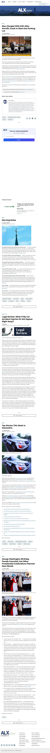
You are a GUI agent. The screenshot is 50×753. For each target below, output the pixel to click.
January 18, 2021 (21, 92)
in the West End (25, 79)
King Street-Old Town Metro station (9, 80)
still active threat (8, 617)
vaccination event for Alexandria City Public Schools (25, 491)
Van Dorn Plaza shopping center (19, 68)
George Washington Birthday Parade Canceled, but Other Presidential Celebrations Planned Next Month (18, 562)
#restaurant (11, 301)
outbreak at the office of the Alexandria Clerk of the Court (22, 502)
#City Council (10, 541)
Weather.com (4, 288)
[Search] (47, 4)
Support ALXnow (38, 1)
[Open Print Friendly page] (35, 118)
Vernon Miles (6, 568)
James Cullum (6, 33)
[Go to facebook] (4, 745)
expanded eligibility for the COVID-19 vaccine (16, 487)
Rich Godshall (4, 372)
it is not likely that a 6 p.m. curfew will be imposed (26, 481)
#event (4, 717)
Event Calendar (22, 738)
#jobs (22, 298)
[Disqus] (19, 159)
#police (4, 119)
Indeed (26, 295)
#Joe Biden (5, 543)
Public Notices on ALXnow (24, 741)
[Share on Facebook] (27, 118)
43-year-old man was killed (9, 78)
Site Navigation (22, 745)
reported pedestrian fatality (10, 76)
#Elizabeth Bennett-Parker (21, 541)
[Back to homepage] (4, 1)
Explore (23, 1)
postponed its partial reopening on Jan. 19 (13, 495)
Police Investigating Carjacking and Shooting (12, 526)
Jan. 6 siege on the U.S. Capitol (21, 478)
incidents (10, 84)
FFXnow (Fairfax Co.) (36, 736)
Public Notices (30, 1)
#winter (28, 301)
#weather (23, 301)
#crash (4, 117)
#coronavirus (16, 298)
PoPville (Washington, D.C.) (37, 740)
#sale (17, 301)
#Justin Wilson (12, 543)
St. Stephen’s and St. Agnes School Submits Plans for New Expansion (16, 518)
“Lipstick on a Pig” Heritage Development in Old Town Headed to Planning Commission (19, 535)
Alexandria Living (22, 252)
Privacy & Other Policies (23, 740)
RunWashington (35, 743)
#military (4, 301)
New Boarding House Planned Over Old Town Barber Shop (14, 524)
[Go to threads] (12, 745)
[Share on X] (30, 118)
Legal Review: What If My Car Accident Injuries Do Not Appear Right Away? (17, 319)
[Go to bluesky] (14, 745)
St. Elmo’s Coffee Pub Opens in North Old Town (12, 516)
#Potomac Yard (27, 543)
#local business (29, 298)
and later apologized (26, 497)
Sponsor (5, 324)
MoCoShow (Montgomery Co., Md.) (38, 738)
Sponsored (4, 314)
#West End (10, 119)
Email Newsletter (22, 736)
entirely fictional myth (22, 624)
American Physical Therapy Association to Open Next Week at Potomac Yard (17, 511)
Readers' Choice (22, 743)
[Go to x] (2, 745)
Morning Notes (9, 220)
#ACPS (4, 541)
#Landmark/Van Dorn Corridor (14, 117)
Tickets (12, 692)
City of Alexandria (32, 259)
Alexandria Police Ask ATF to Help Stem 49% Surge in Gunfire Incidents (17, 509)
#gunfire (30, 541)
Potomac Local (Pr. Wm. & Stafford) (38, 741)
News (3, 23)
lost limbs (29, 84)
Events (19, 1)
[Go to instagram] (7, 745)
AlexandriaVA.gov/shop (26, 686)
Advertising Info (22, 734)
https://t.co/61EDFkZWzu (28, 89)
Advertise (14, 1)
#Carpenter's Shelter (7, 298)
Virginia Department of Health (20, 486)
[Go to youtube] (9, 745)
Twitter (15, 273)
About (9, 1)
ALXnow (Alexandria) (36, 734)
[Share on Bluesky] (32, 118)
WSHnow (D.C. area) (35, 745)
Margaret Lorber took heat (9, 497)
